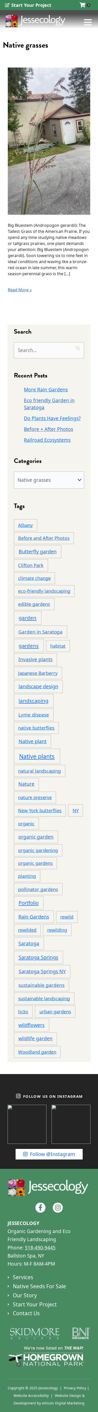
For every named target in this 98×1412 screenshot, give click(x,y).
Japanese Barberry (38, 673)
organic (26, 823)
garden (27, 617)
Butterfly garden (38, 551)
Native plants (37, 756)
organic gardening (38, 850)
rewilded (27, 930)
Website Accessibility (31, 1395)
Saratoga (28, 943)
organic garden (36, 836)
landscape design (38, 686)
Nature (26, 783)
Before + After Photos (48, 429)
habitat (58, 646)
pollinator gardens (38, 889)
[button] (80, 22)
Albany (25, 525)
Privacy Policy (75, 1388)
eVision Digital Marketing (63, 1403)
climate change (34, 578)
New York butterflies (40, 810)
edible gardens (34, 604)
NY (76, 810)
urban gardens (55, 1011)
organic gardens (35, 863)
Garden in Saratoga (40, 632)
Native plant (32, 741)
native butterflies (36, 728)
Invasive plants (35, 659)
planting (27, 876)
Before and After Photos (44, 538)
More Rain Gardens (46, 389)
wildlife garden (35, 1038)
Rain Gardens (33, 916)
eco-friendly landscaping (44, 591)
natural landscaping (39, 771)
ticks (23, 1011)
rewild (66, 917)
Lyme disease (33, 714)
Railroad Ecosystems (47, 440)
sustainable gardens (41, 985)
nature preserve (35, 797)
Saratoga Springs (38, 957)
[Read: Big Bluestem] (49, 140)
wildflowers (31, 1025)
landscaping (33, 700)
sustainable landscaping (44, 998)
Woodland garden (37, 1052)
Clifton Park (30, 565)
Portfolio (29, 902)
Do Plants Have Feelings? (52, 418)
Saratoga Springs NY (42, 971)
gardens (29, 645)
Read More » (20, 290)
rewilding (57, 930)
